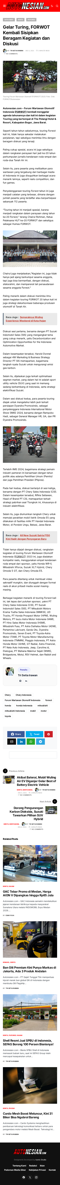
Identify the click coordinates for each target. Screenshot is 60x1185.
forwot (48, 700)
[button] (4, 6)
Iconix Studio (41, 1160)
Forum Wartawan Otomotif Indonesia (22, 700)
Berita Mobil (28, 790)
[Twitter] (30, 1177)
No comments (11, 54)
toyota (8, 716)
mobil (33, 711)
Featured (31, 20)
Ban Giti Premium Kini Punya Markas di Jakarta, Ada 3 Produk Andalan (29, 969)
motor (44, 711)
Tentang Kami (19, 1165)
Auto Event (8, 20)
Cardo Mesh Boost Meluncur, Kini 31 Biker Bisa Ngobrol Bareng (28, 1115)
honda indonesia (24, 705)
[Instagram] (36, 1177)
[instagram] (20, 680)
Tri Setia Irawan (27, 675)
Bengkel (6, 962)
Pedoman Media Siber (15, 1170)
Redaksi (33, 1165)
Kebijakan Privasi (37, 1170)
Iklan (42, 1165)
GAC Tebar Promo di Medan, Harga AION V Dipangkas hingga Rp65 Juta (28, 893)
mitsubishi (43, 705)
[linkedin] (26, 680)
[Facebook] (23, 1177)
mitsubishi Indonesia (15, 711)
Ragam (11, 886)
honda (8, 705)
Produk (12, 1108)
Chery (7, 695)
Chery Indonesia (23, 695)
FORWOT (21, 111)
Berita (20, 20)
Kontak (52, 1170)
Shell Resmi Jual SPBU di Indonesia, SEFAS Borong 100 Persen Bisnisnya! (28, 1042)
